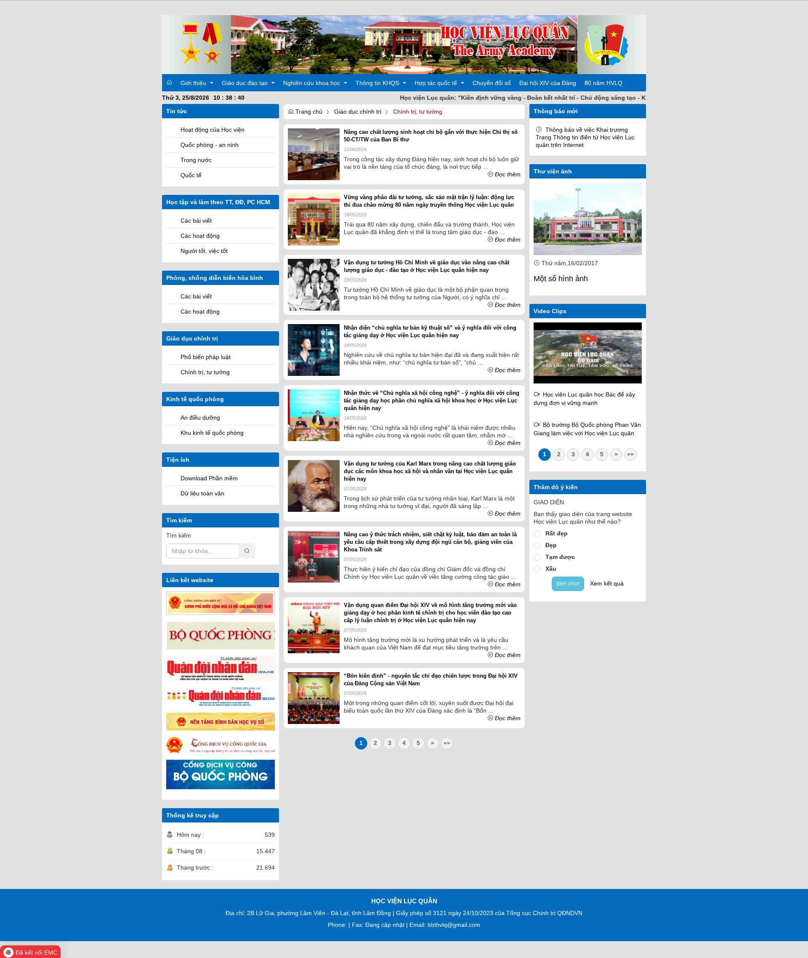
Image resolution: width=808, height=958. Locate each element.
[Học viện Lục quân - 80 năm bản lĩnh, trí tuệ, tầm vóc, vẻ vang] (588, 352)
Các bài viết (196, 220)
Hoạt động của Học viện (213, 129)
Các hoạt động (200, 235)
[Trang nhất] (169, 82)
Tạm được (560, 557)
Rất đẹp (556, 533)
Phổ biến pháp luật (206, 357)
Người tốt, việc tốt (204, 250)
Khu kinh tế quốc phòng (212, 432)
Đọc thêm (508, 174)
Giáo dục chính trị (357, 111)
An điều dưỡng (200, 417)
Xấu (550, 568)
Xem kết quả (607, 583)
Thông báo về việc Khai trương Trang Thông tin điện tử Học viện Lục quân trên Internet (585, 137)
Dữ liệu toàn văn (202, 493)
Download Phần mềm (209, 478)
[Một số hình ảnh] (588, 219)
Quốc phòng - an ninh (210, 144)
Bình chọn (567, 584)
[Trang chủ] (404, 44)
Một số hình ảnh (561, 278)
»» (447, 743)
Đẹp (551, 545)
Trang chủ (308, 111)
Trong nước (196, 160)
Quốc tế (191, 175)
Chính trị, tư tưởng (205, 372)
